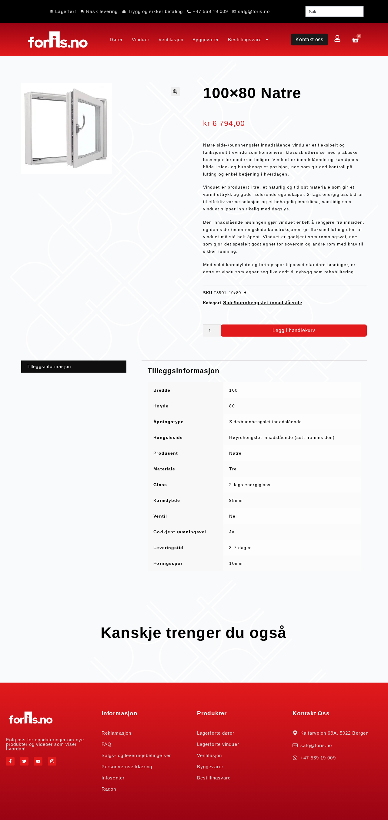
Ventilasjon (171, 39)
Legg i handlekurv (294, 330)
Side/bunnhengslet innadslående (262, 302)
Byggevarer (205, 39)
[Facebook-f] (10, 761)
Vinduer (140, 39)
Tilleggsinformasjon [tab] (49, 366)
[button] (175, 91)
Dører (116, 39)
